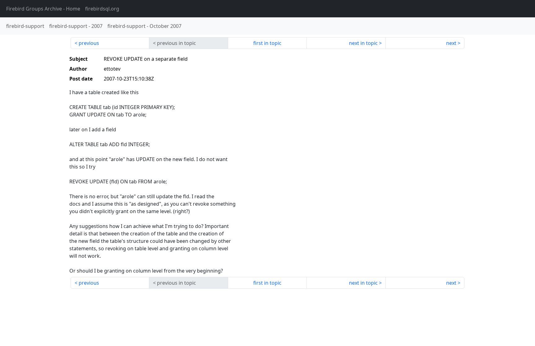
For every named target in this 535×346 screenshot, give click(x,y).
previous (89, 43)
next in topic (363, 43)
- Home (43, 8)
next (451, 43)
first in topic (267, 43)
